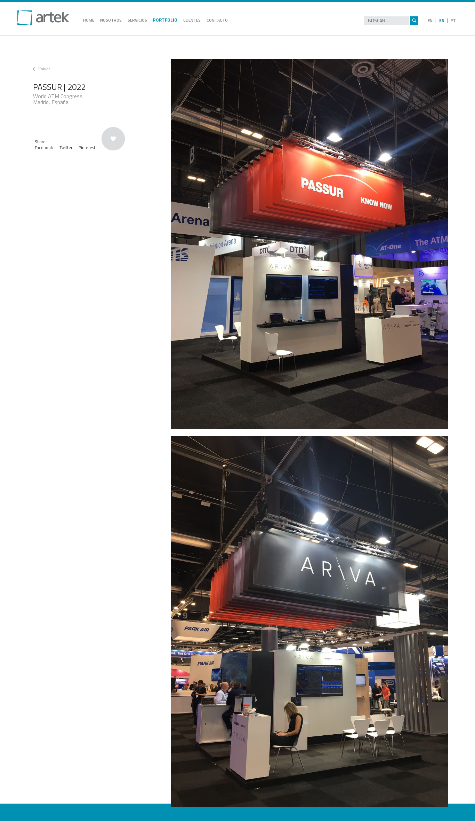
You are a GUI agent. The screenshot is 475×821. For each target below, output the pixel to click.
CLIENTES (192, 20)
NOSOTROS (111, 20)
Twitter (65, 147)
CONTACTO (217, 20)
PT (453, 20)
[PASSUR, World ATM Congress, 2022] (309, 244)
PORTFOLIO (165, 19)
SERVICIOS (137, 20)
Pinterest (87, 147)
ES (441, 20)
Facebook (44, 147)
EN (430, 20)
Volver (44, 69)
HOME (88, 20)
